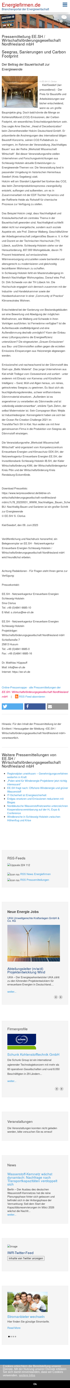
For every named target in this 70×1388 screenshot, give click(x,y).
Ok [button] (35, 1384)
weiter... (11, 991)
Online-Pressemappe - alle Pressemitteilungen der (35, 691)
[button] (12, 706)
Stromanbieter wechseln (26, 1316)
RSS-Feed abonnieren (31, 696)
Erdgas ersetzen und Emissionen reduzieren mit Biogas (35, 800)
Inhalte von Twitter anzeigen (26, 1258)
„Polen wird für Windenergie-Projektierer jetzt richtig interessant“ (37, 782)
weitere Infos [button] (27, 1375)
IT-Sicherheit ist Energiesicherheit (26, 795)
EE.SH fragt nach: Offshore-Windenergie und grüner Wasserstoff (37, 789)
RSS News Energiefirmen (35, 874)
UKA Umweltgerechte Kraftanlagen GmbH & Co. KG (33, 919)
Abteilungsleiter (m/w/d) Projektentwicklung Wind (26, 970)
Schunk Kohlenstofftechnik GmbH (33, 1054)
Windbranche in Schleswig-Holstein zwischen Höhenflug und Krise (33, 818)
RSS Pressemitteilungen (34, 880)
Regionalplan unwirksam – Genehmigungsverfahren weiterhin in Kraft (37, 775)
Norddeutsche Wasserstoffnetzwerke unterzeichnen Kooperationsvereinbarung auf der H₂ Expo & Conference (37, 809)
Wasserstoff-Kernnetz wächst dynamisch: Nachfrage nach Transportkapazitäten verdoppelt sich (32, 1178)
